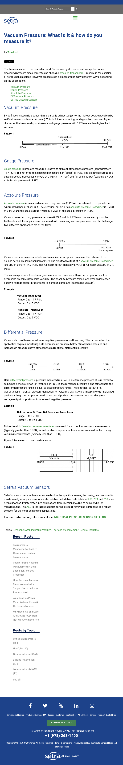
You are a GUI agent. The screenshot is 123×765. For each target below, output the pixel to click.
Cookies (65, 747)
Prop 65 (112, 743)
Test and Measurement (65, 530)
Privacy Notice (80, 743)
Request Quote (104, 715)
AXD (28, 506)
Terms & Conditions (63, 743)
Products (30, 715)
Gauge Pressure (19, 90)
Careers (93, 715)
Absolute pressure (14, 203)
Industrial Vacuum (41, 530)
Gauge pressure (12, 168)
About (85, 715)
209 (96, 499)
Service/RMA (40, 715)
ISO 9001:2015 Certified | (98, 743)
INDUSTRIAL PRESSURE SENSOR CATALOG (80, 517)
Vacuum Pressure (20, 86)
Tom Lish (12, 52)
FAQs (79, 715)
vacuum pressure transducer (97, 261)
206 (90, 499)
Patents (57, 747)
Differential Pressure (22, 96)
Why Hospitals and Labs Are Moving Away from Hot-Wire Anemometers (26, 615)
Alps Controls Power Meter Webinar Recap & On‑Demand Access (25, 602)
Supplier (51, 715)
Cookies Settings (61, 722)
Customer (60, 715)
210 (106, 499)
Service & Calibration (15, 715)
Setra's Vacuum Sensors (23, 99)
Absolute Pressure (20, 93)
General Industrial (89, 530)
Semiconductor (21, 530)
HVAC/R (20, 648)
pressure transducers (71, 73)
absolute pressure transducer (87, 207)
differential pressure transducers (37, 426)
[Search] (76, 9)
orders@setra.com (84, 730)
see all (16, 679)
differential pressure (21, 380)
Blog (114, 715)
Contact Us (71, 715)
